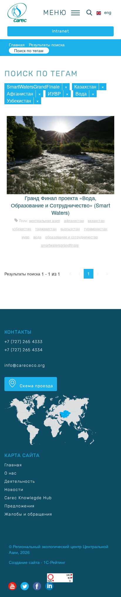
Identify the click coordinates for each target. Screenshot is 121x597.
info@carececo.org (24, 365)
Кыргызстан (70, 228)
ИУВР (54, 93)
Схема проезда (36, 385)
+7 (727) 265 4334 (23, 349)
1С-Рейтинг (54, 562)
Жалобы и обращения (28, 514)
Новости (13, 489)
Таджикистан (46, 228)
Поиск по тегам (28, 50)
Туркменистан (95, 228)
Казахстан (85, 86)
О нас (10, 473)
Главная (17, 44)
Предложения (19, 506)
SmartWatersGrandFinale (33, 86)
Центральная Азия (44, 220)
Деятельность (19, 481)
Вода (81, 93)
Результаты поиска (47, 44)
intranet (60, 31)
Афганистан (20, 93)
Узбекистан (19, 100)
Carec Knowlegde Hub (28, 497)
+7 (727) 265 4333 (23, 341)
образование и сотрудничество (71, 237)
